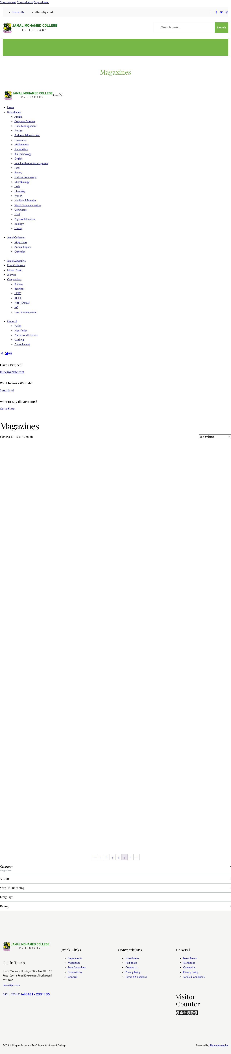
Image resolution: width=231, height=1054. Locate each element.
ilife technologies (219, 1045)
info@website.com (12, 372)
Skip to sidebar (25, 2)
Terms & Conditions (136, 977)
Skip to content (8, 2)
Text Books (131, 963)
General (72, 977)
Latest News (132, 958)
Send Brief (7, 390)
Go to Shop (7, 408)
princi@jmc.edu (11, 985)
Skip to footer (41, 2)
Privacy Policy (132, 972)
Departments (75, 958)
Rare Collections (77, 967)
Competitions (75, 972)
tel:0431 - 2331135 (35, 994)
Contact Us (131, 967)
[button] (14, 485)
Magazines (74, 963)
